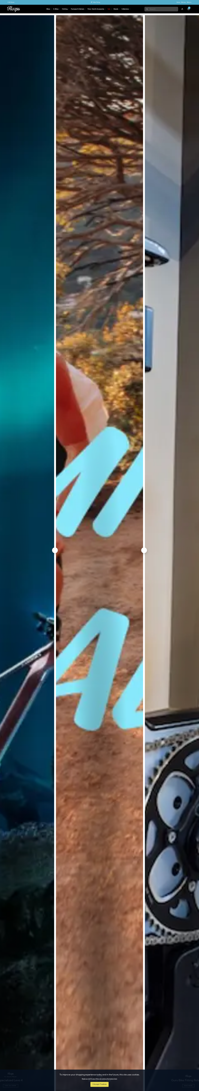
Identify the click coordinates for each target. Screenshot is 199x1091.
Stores (178, 2)
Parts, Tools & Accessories (96, 9)
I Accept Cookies (99, 1084)
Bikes (48, 9)
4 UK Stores (11, 2)
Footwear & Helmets (77, 9)
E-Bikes (56, 9)
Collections (125, 9)
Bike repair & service (97, 2)
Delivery (183, 2)
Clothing (64, 9)
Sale (109, 9)
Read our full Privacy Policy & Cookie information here (99, 1079)
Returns (189, 2)
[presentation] (55, 550)
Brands (116, 9)
